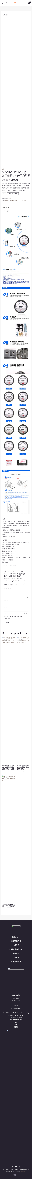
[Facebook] (16, 1167)
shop (16, 1003)
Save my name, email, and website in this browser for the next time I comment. (15, 616)
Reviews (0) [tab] (5, 211)
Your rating (8, 584)
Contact (16, 1005)
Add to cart (13, 193)
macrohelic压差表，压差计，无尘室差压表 (15, 200)
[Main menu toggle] (2, 3)
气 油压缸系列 (16, 962)
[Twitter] (19, 1167)
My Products (16, 1001)
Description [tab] (5, 207)
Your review (8, 589)
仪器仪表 (16, 945)
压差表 (3, 169)
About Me (16, 998)
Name (6, 600)
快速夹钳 (16, 958)
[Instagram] (12, 1167)
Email (6, 607)
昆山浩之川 (23, 1171)
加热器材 (16, 953)
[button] (7, 3)
